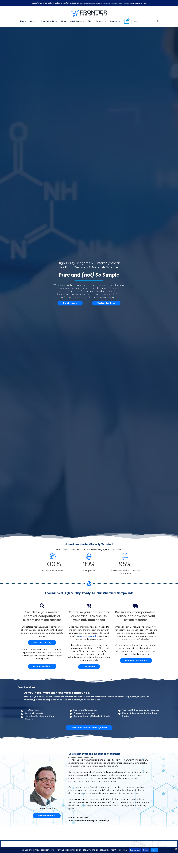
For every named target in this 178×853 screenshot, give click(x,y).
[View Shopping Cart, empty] (126, 21)
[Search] (158, 21)
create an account (87, 636)
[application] (35, 21)
